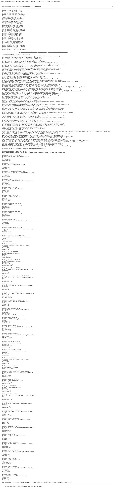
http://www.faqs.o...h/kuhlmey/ (14, 148)
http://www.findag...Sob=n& (9, 482)
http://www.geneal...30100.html (27, 52)
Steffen (13, 6)
